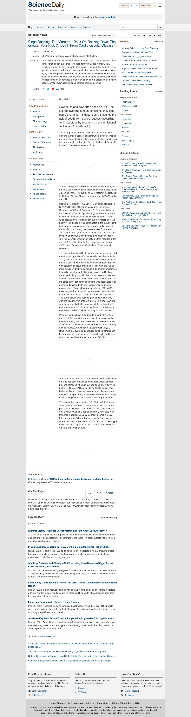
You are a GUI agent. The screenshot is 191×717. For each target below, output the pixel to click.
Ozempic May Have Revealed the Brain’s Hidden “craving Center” (140, 196)
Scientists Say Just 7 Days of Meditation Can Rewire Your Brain (141, 226)
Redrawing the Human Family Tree (137, 52)
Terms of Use (134, 703)
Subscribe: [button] (145, 5)
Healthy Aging (128, 140)
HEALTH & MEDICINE (128, 97)
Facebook (82, 688)
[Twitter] (48, 89)
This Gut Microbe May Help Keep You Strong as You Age (141, 170)
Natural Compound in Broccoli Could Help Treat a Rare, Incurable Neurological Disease (71, 656)
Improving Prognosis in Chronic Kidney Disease (53, 602)
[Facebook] (43, 89)
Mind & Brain (35, 131)
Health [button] (39, 27)
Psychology (38, 198)
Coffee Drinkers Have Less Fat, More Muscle (141, 76)
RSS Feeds (37, 695)
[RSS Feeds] (154, 5)
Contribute (78, 703)
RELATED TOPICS (36, 99)
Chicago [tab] (110, 492)
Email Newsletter (39, 690)
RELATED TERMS (36, 158)
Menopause (38, 116)
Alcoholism (38, 147)
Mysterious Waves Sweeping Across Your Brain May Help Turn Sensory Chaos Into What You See (140, 189)
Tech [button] (50, 27)
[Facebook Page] (131, 5)
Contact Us (129, 695)
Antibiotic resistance (43, 174)
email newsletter (107, 17)
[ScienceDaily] (46, 4)
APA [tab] (99, 492)
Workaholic (38, 164)
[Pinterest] (52, 89)
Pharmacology (40, 121)
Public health (39, 193)
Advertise (90, 703)
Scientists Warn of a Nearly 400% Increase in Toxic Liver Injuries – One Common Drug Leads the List (71, 645)
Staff (69, 703)
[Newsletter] (160, 5)
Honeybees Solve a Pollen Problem (137, 84)
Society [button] (73, 27)
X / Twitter (82, 692)
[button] (137, 35)
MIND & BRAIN (126, 114)
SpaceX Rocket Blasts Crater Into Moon (139, 60)
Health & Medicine (38, 105)
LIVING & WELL (126, 131)
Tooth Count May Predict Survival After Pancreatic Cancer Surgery (139, 164)
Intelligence (38, 152)
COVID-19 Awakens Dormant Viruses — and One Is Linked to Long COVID (141, 213)
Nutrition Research (42, 137)
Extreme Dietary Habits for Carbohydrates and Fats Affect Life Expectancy (67, 530)
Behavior (126, 127)
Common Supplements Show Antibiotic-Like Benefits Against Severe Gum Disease (69, 660)
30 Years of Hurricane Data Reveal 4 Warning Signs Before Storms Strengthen (67, 651)
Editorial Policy (118, 703)
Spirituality (126, 123)
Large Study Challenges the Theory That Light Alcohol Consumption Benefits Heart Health (72, 584)
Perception (126, 118)
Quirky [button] (86, 27)
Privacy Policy (103, 703)
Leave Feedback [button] (131, 690)
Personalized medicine (44, 179)
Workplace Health (129, 106)
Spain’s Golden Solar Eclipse (134, 64)
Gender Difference (42, 142)
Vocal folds (38, 188)
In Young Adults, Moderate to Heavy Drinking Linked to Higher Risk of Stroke (69, 546)
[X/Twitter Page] (137, 5)
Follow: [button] (124, 5)
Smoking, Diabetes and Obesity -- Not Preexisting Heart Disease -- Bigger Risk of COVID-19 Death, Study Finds (70, 565)
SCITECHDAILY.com (48, 636)
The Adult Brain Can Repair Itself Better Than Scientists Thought (142, 203)
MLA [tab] (90, 492)
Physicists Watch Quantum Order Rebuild (140, 68)
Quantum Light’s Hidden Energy (136, 80)
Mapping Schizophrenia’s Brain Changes (140, 48)
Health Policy (39, 126)
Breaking (124, 41)
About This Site (58, 703)
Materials (32, 479)
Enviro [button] (61, 27)
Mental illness (39, 184)
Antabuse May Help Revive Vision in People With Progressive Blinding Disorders (71, 618)
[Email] (62, 89)
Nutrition (37, 111)
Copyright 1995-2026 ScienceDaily (45, 707)
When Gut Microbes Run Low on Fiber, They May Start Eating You (141, 220)
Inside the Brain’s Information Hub (137, 72)
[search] (160, 27)
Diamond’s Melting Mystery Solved (137, 56)
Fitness (125, 110)
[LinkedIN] (57, 89)
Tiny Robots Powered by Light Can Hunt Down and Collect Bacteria (139, 177)
